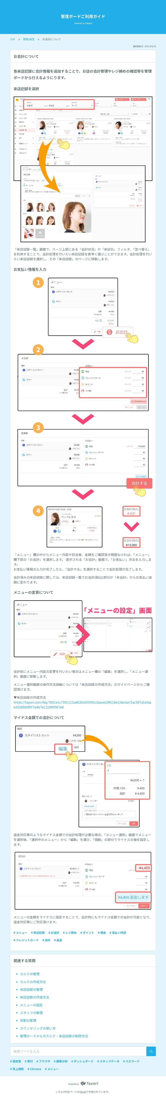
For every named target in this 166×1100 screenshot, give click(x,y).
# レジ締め (70, 933)
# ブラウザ (43, 1061)
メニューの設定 (31, 1005)
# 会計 (46, 940)
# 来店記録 (38, 933)
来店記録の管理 (31, 989)
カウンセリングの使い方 (38, 1028)
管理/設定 (29, 39)
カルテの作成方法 (33, 981)
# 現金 (102, 933)
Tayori (82, 1091)
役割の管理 (28, 1020)
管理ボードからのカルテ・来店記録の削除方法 (54, 1035)
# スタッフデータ (108, 1061)
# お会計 (53, 933)
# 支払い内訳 (118, 933)
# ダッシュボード (82, 1061)
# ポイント (87, 933)
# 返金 (58, 940)
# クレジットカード (26, 940)
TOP (12, 39)
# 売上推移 (17, 1069)
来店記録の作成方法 (34, 997)
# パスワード (131, 1061)
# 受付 (29, 1061)
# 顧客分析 (61, 1061)
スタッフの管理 (31, 1012)
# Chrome (34, 1069)
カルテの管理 (29, 973)
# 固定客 (15, 1061)
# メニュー (20, 933)
